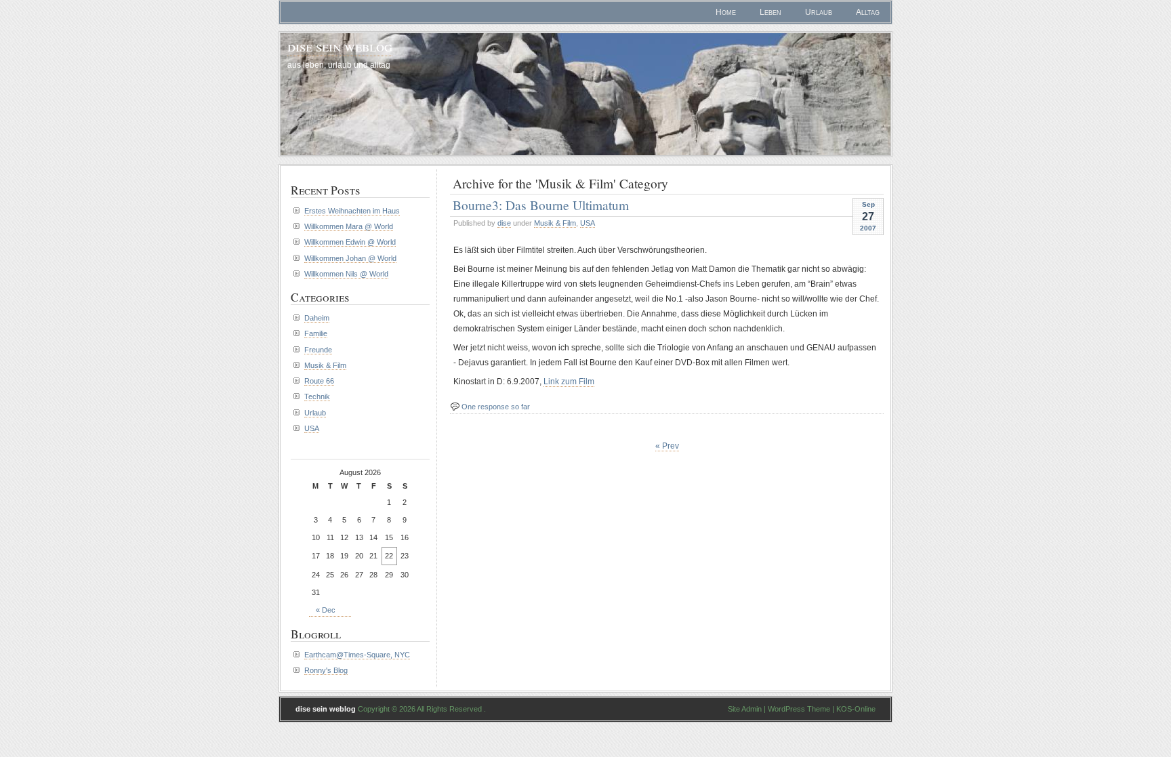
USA (587, 223)
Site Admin (745, 709)
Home (726, 12)
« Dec (325, 610)
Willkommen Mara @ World (348, 226)
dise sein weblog (339, 46)
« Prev (667, 446)
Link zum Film (568, 381)
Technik (317, 396)
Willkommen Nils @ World (346, 274)
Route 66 (319, 381)
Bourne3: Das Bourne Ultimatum (541, 204)
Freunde (318, 350)
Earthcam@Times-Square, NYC (357, 655)
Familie (315, 333)
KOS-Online (856, 709)
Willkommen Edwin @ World (350, 242)
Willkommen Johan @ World (350, 258)
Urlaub (818, 12)
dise (504, 223)
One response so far (495, 407)
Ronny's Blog (326, 670)
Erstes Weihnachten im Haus (352, 211)
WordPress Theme (799, 709)
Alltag (868, 12)
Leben (770, 12)
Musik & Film (555, 223)
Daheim (316, 318)
